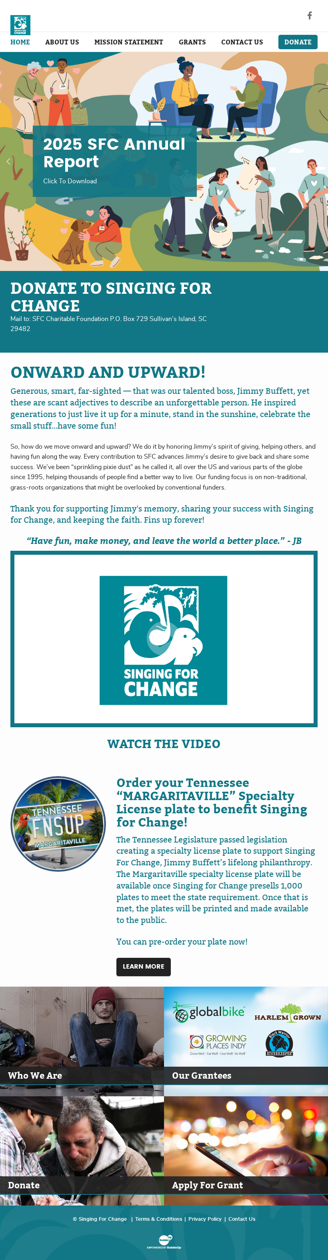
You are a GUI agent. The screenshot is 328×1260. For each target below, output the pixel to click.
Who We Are (35, 1075)
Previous (8, 161)
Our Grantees (202, 1075)
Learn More (143, 966)
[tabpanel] (164, 161)
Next (320, 161)
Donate (24, 1185)
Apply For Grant (207, 1185)
